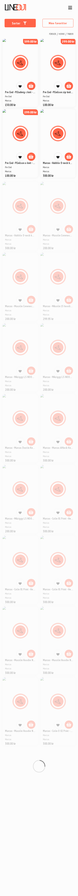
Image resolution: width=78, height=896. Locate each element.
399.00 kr (30, 41)
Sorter (16, 23)
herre (62, 33)
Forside (52, 33)
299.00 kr (68, 41)
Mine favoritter (58, 23)
